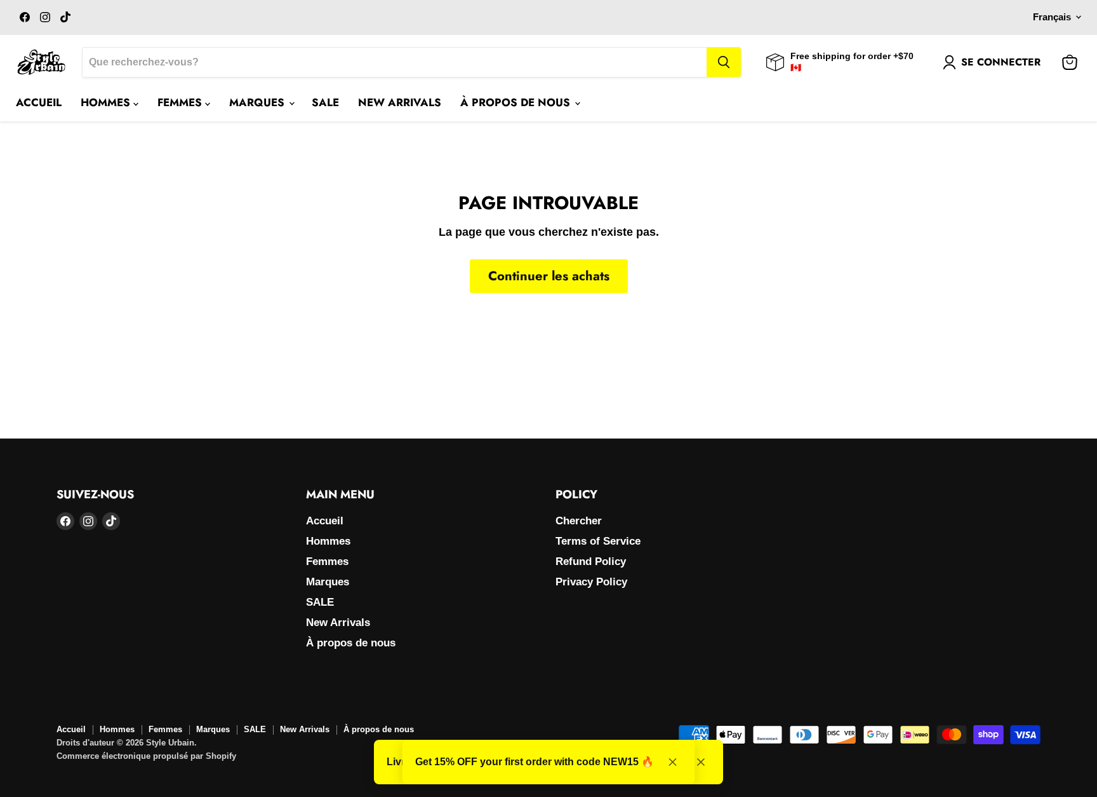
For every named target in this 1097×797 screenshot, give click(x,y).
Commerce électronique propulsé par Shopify (146, 756)
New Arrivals (399, 102)
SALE (325, 102)
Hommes (107, 102)
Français (1052, 17)
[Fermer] (700, 762)
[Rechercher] (724, 62)
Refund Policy (590, 561)
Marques (258, 102)
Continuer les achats (548, 275)
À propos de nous (516, 102)
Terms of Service (598, 541)
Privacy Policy (591, 582)
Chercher (578, 521)
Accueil (39, 102)
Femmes (181, 102)
